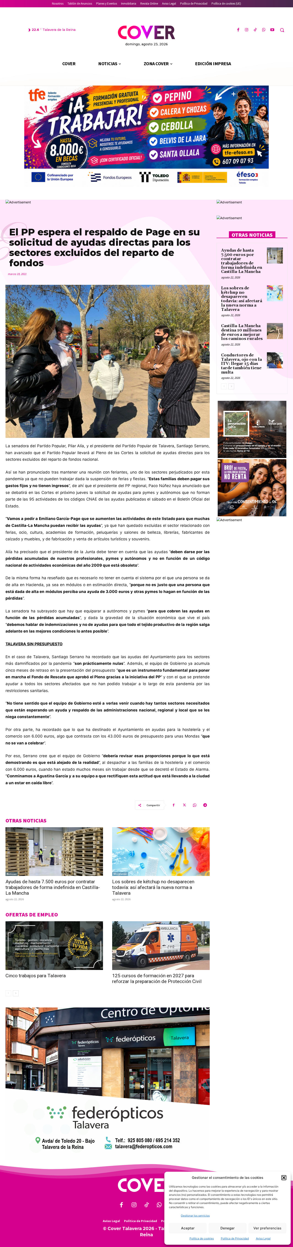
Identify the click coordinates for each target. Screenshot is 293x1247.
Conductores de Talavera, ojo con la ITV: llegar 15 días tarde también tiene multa (241, 364)
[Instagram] (247, 30)
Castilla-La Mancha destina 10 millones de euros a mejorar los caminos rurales (242, 332)
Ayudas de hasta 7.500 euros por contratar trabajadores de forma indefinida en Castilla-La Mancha (52, 887)
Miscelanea (120, 873)
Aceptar (188, 1228)
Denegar (227, 1228)
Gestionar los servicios (195, 1215)
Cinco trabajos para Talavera (35, 975)
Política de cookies (202, 1238)
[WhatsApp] (264, 30)
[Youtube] (272, 30)
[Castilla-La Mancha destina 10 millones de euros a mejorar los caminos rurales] (275, 331)
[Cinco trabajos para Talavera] (54, 945)
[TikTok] (255, 30)
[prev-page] (8, 993)
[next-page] (16, 993)
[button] (284, 1177)
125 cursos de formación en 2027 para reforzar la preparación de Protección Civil (157, 978)
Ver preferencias (267, 1228)
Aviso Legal (263, 1238)
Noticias (11, 873)
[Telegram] (205, 805)
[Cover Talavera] (146, 1185)
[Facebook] (238, 30)
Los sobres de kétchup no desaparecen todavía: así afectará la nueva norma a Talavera (153, 887)
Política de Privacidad (235, 1238)
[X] (184, 805)
